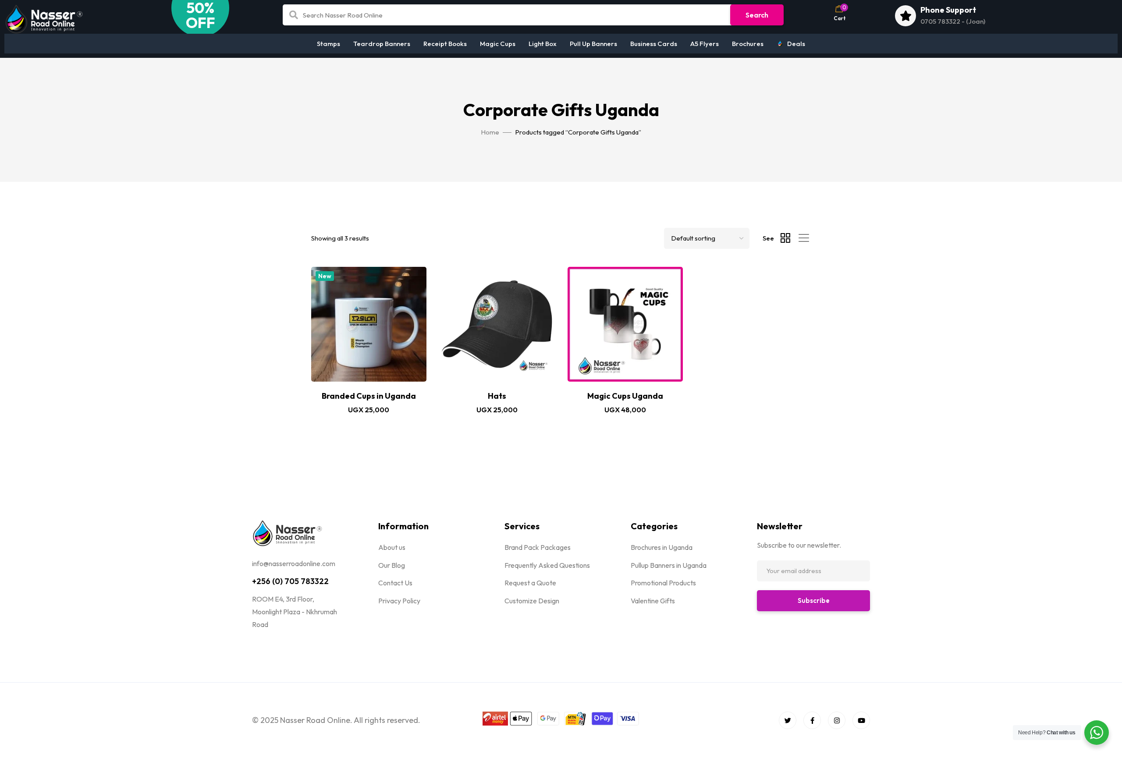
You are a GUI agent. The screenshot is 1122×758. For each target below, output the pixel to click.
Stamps (328, 43)
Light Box (543, 43)
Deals (796, 43)
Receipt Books (445, 43)
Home (490, 132)
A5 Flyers (704, 43)
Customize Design (531, 600)
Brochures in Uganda (661, 547)
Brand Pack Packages (537, 547)
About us (391, 547)
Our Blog (391, 565)
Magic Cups (497, 43)
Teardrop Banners (381, 43)
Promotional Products (663, 582)
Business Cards (653, 43)
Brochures (747, 43)
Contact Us (395, 582)
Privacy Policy (399, 600)
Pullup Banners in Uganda (669, 565)
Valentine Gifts (653, 600)
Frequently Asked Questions (547, 565)
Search (757, 15)
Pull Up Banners (593, 43)
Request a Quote (530, 582)
